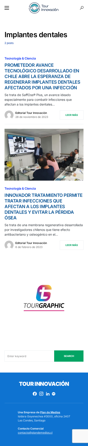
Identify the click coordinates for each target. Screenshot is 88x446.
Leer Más (71, 115)
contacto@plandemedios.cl (35, 432)
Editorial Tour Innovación (31, 113)
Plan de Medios (50, 412)
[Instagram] (41, 394)
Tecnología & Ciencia (20, 58)
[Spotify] (53, 394)
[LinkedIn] (47, 394)
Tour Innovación (44, 384)
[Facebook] (35, 394)
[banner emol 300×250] (44, 299)
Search (69, 356)
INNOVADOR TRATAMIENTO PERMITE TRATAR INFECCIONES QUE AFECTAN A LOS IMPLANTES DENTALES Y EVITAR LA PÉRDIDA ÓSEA (44, 207)
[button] (7, 8)
